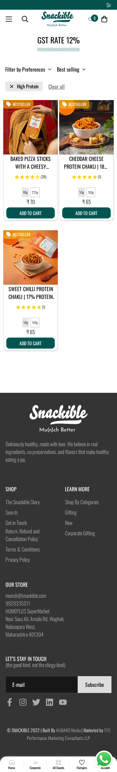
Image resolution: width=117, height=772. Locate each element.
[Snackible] (57, 19)
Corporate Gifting (80, 533)
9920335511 (18, 603)
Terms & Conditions (23, 549)
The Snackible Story (23, 502)
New (68, 523)
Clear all (56, 86)
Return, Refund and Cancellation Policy (23, 535)
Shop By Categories (82, 502)
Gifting (71, 512)
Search (12, 512)
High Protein (28, 86)
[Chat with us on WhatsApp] (104, 759)
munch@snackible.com (26, 595)
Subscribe (94, 684)
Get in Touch (16, 523)
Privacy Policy (18, 559)
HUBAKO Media (68, 730)
